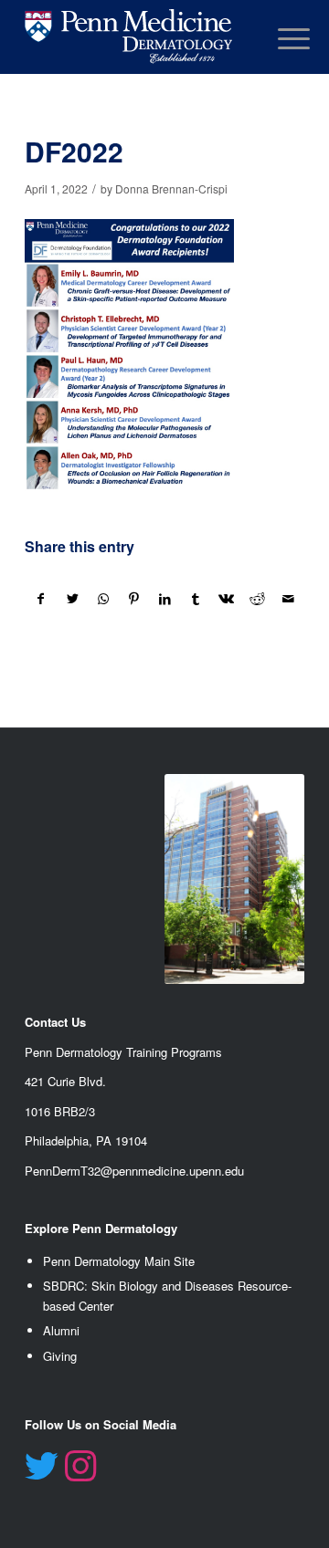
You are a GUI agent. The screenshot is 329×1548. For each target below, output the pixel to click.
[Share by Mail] (288, 598)
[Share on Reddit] (257, 598)
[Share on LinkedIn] (165, 598)
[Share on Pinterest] (134, 598)
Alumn (60, 1330)
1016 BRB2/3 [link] (60, 1111)
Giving (60, 1356)
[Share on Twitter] (73, 598)
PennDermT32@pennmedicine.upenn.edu (134, 1170)
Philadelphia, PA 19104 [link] (86, 1140)
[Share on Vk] (227, 598)
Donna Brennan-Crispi (171, 188)
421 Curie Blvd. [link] (65, 1081)
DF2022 (74, 151)
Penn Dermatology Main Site (119, 1261)
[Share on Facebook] (41, 598)
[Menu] (280, 38)
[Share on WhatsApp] (104, 598)
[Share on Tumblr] (196, 598)
